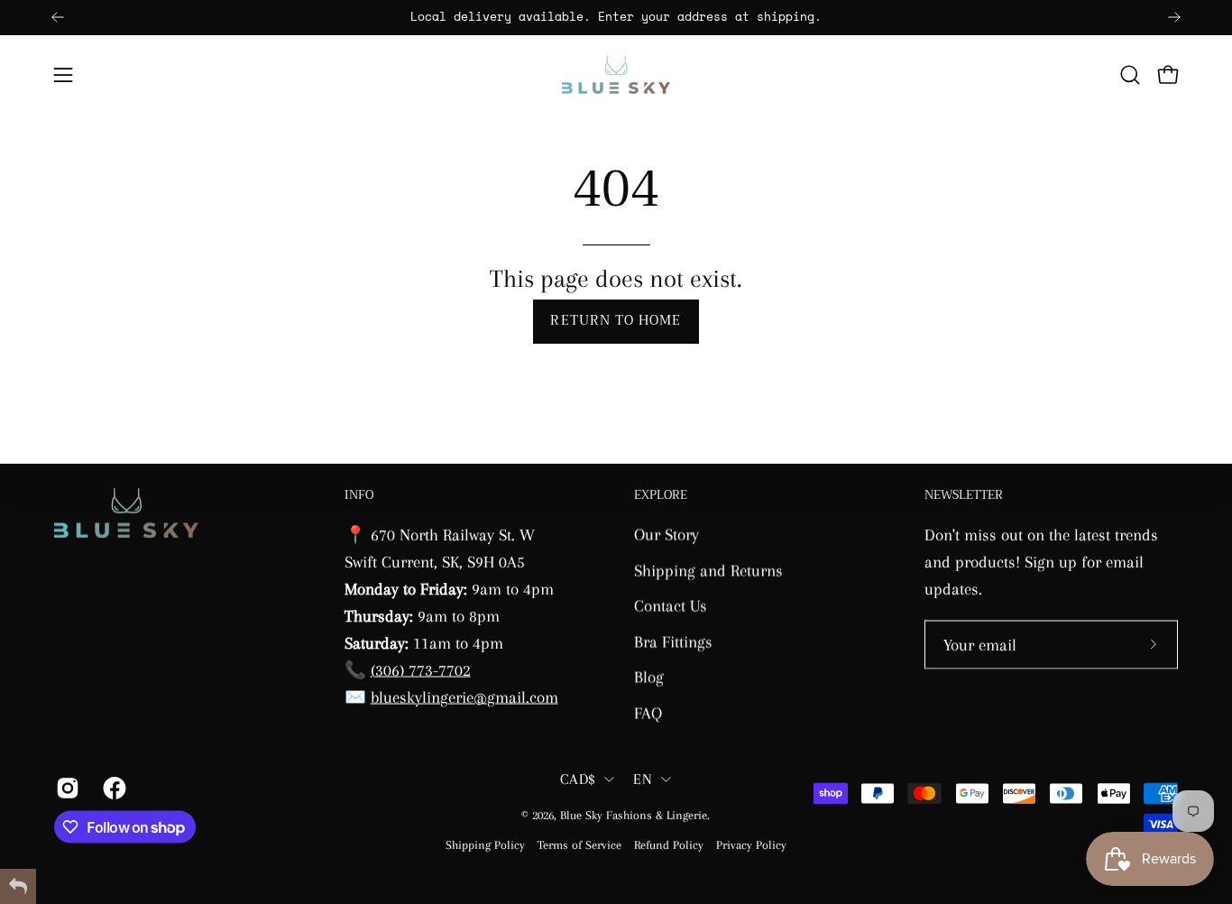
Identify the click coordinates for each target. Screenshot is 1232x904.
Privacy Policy (751, 844)
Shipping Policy (485, 844)
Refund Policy (668, 844)
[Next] (1174, 17)
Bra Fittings (673, 641)
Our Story (666, 533)
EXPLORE (660, 495)
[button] (1130, 75)
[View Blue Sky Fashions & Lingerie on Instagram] (66, 787)
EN (642, 779)
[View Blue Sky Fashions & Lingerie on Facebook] (112, 787)
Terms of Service (579, 844)
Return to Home (615, 320)
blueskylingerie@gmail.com (464, 696)
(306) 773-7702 (421, 669)
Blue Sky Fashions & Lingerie (633, 815)
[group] (616, 17)
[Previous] (58, 17)
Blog (649, 676)
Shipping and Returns (708, 569)
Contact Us (670, 604)
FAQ (648, 712)
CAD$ (577, 779)
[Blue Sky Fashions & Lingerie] (616, 75)
